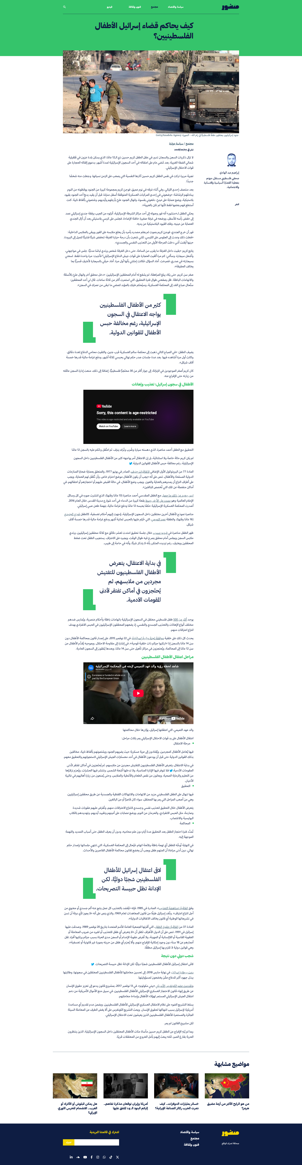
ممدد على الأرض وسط (158, 500)
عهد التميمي (158, 519)
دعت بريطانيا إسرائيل (182, 972)
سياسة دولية (176, 144)
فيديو (109, 7)
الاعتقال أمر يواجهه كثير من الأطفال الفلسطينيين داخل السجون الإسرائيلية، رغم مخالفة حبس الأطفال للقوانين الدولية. (133, 460)
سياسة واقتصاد (175, 7)
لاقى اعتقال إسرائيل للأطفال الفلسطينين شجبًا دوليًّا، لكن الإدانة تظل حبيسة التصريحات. (143, 964)
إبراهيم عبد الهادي (229, 172)
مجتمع (154, 7)
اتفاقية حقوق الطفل (166, 926)
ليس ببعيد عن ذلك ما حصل (177, 495)
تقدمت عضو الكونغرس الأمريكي (174, 985)
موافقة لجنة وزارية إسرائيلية (148, 638)
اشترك (68, 1142)
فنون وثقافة (135, 7)
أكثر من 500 (180, 619)
